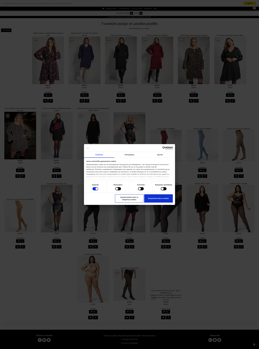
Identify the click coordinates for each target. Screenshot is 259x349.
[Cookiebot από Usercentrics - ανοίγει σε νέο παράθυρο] (164, 147)
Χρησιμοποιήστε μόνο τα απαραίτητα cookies (129, 198)
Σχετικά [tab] (160, 155)
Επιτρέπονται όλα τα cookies (158, 198)
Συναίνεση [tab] (99, 155)
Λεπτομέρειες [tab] (129, 155)
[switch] (118, 188)
